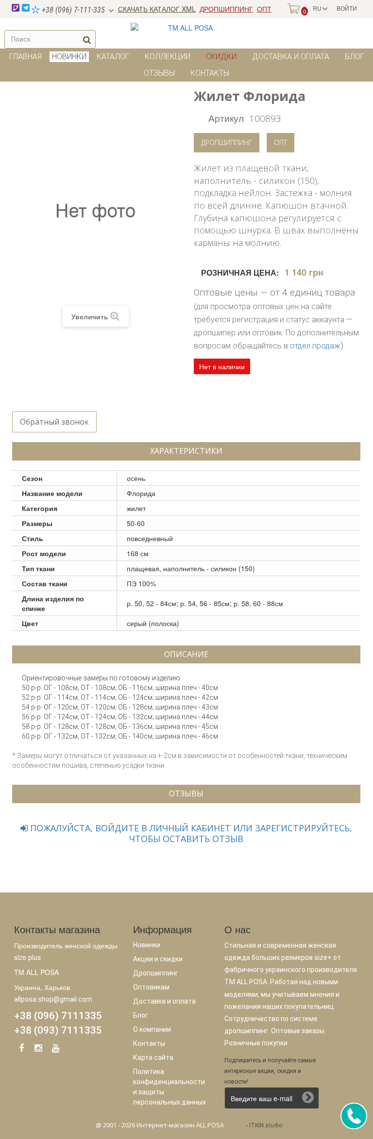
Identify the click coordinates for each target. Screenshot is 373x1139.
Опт (280, 142)
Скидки (221, 56)
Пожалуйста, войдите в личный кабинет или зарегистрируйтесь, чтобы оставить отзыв (190, 833)
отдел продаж (315, 345)
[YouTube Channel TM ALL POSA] (55, 1049)
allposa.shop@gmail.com (53, 999)
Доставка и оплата (290, 56)
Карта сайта (153, 1057)
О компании (152, 1029)
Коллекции (167, 56)
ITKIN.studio (265, 1125)
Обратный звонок (54, 421)
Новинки (146, 945)
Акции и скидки (158, 959)
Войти (347, 8)
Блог (354, 56)
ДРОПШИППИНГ (226, 9)
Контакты (209, 73)
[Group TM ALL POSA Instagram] (38, 1049)
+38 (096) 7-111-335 (72, 10)
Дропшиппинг (226, 142)
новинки (69, 56)
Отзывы (159, 73)
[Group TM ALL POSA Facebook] (21, 1049)
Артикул (226, 117)
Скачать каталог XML (157, 9)
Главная (25, 56)
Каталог (113, 56)
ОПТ (264, 9)
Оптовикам (151, 987)
